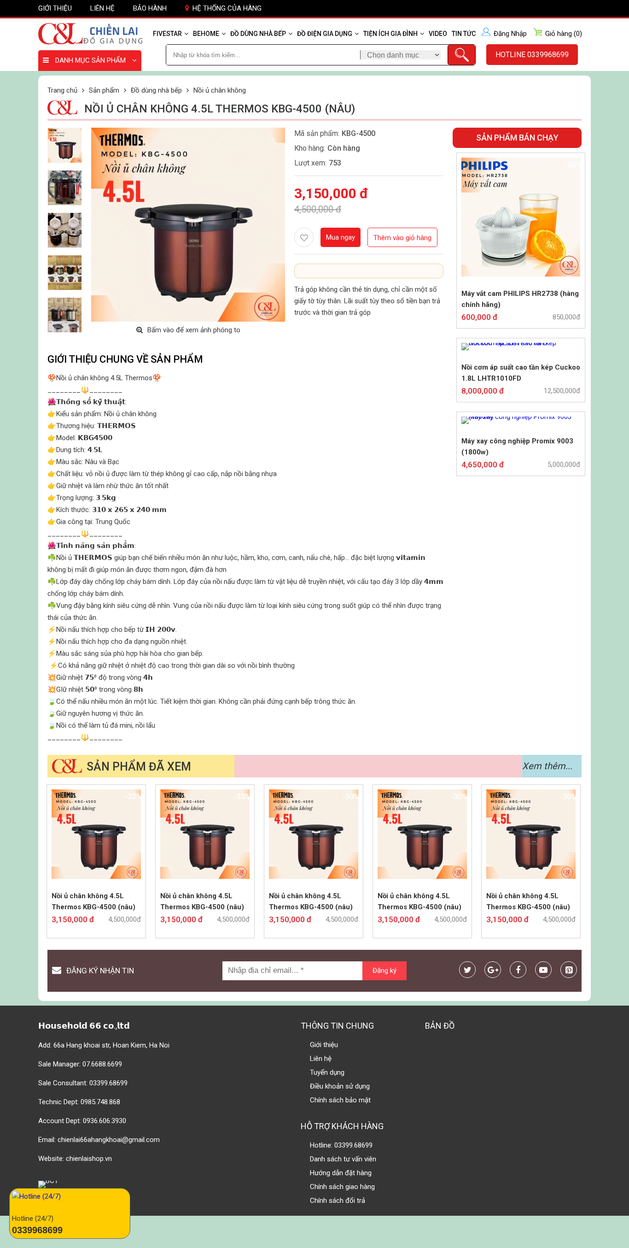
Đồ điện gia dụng (324, 33)
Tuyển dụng (327, 1072)
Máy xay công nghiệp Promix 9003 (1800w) (517, 446)
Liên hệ (102, 8)
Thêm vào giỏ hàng (402, 238)
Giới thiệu (55, 8)
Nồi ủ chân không (219, 90)
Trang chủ (62, 90)
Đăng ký (384, 970)
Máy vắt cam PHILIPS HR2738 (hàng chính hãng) (520, 299)
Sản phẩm (104, 90)
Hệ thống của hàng (227, 8)
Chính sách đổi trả (337, 1200)
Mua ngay (340, 237)
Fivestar (167, 33)
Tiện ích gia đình (390, 33)
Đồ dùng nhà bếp (258, 33)
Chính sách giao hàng (342, 1187)
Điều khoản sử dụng (340, 1086)
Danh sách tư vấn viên (343, 1159)
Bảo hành (150, 8)
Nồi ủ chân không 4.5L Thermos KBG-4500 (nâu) (93, 901)
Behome (206, 33)
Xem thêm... (547, 765)
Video (438, 33)
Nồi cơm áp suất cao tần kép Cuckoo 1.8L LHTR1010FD (520, 373)
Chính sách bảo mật (340, 1100)
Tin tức (464, 33)
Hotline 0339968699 (532, 54)
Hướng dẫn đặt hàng (341, 1173)
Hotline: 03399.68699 (341, 1145)
